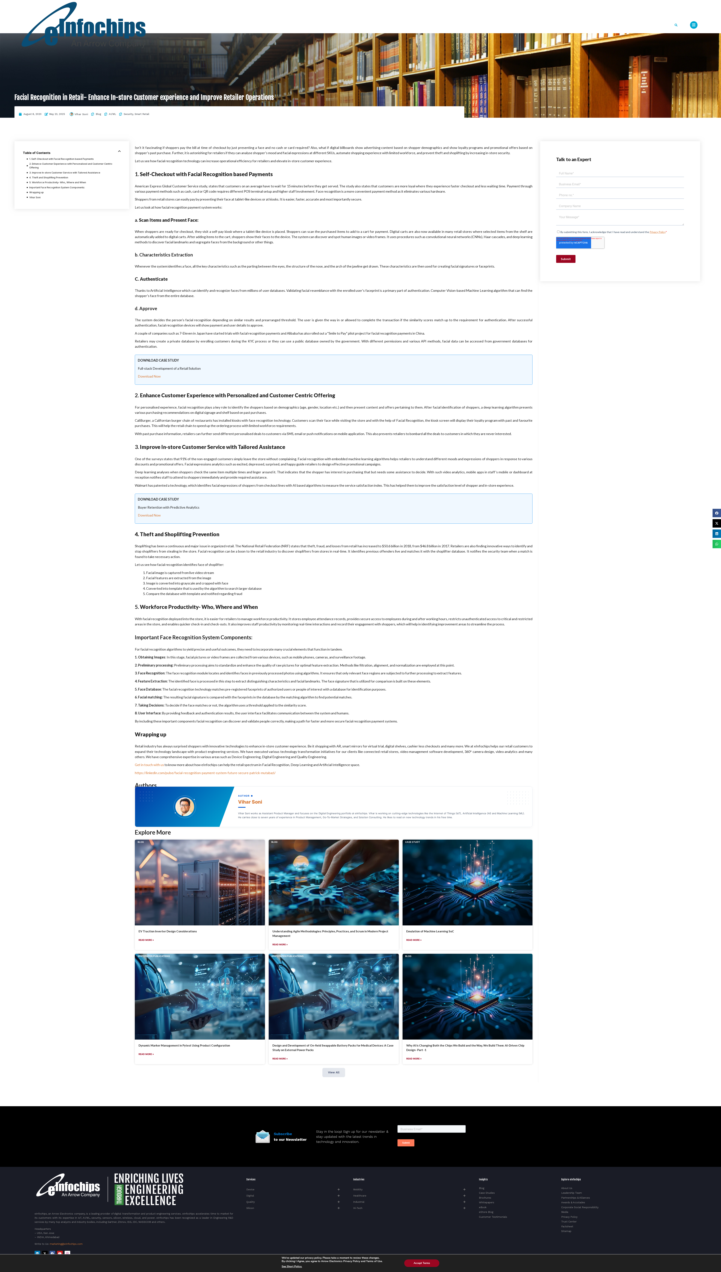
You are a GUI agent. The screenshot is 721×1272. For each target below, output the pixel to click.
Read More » (146, 940)
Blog (98, 114)
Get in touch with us (149, 765)
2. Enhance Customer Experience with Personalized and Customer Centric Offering (70, 165)
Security (128, 114)
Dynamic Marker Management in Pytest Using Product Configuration (184, 1045)
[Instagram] (67, 1253)
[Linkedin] (37, 1253)
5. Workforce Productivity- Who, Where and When (57, 182)
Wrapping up (36, 192)
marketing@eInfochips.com (66, 1244)
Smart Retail (142, 114)
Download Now (149, 376)
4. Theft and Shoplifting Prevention (48, 177)
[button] (676, 25)
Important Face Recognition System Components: (57, 187)
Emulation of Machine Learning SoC (430, 931)
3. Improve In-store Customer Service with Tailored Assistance (64, 172)
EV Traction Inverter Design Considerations (168, 931)
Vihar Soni (81, 114)
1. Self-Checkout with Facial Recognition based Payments (61, 159)
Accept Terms (422, 1263)
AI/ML (112, 114)
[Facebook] (52, 1253)
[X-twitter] (45, 1253)
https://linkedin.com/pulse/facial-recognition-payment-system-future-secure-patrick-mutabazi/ (205, 773)
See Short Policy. (292, 1266)
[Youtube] (60, 1253)
